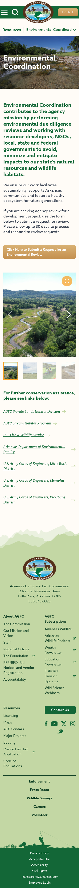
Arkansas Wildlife (58, 629)
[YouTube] (54, 723)
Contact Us (60, 710)
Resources (12, 30)
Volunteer (39, 815)
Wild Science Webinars (54, 690)
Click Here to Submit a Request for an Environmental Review (36, 252)
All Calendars (13, 729)
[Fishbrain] (60, 731)
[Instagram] (72, 723)
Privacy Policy (39, 853)
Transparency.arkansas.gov (39, 877)
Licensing (10, 715)
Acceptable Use (39, 859)
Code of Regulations (12, 764)
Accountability (14, 679)
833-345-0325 (39, 601)
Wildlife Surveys (39, 798)
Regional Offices (16, 649)
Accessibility (39, 865)
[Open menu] (4, 12)
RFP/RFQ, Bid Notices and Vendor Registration (18, 667)
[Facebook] (46, 723)
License (68, 12)
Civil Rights (39, 871)
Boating (9, 742)
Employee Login (40, 882)
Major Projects (14, 735)
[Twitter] (64, 724)
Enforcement (39, 781)
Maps (7, 722)
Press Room (39, 789)
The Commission (16, 624)
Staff (7, 642)
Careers (39, 806)
